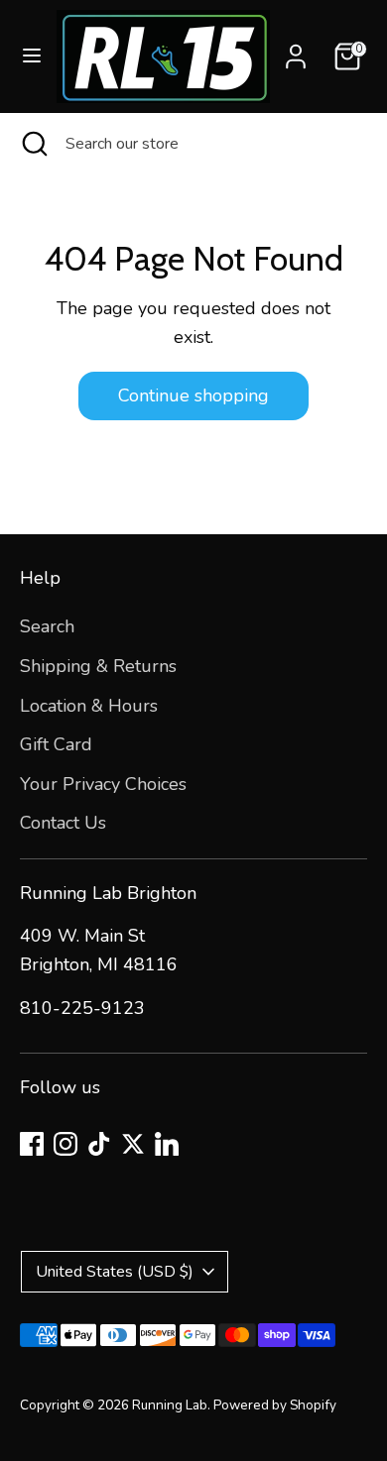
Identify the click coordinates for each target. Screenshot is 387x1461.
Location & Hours (89, 706)
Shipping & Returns (98, 666)
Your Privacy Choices (103, 784)
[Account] (296, 50)
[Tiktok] (99, 1144)
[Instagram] (65, 1144)
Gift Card (56, 744)
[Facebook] (32, 1144)
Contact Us (63, 823)
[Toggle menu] (29, 56)
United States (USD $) (115, 1272)
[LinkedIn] (167, 1144)
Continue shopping (193, 395)
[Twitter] (133, 1144)
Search (47, 626)
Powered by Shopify (274, 1405)
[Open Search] (33, 144)
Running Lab (169, 1405)
